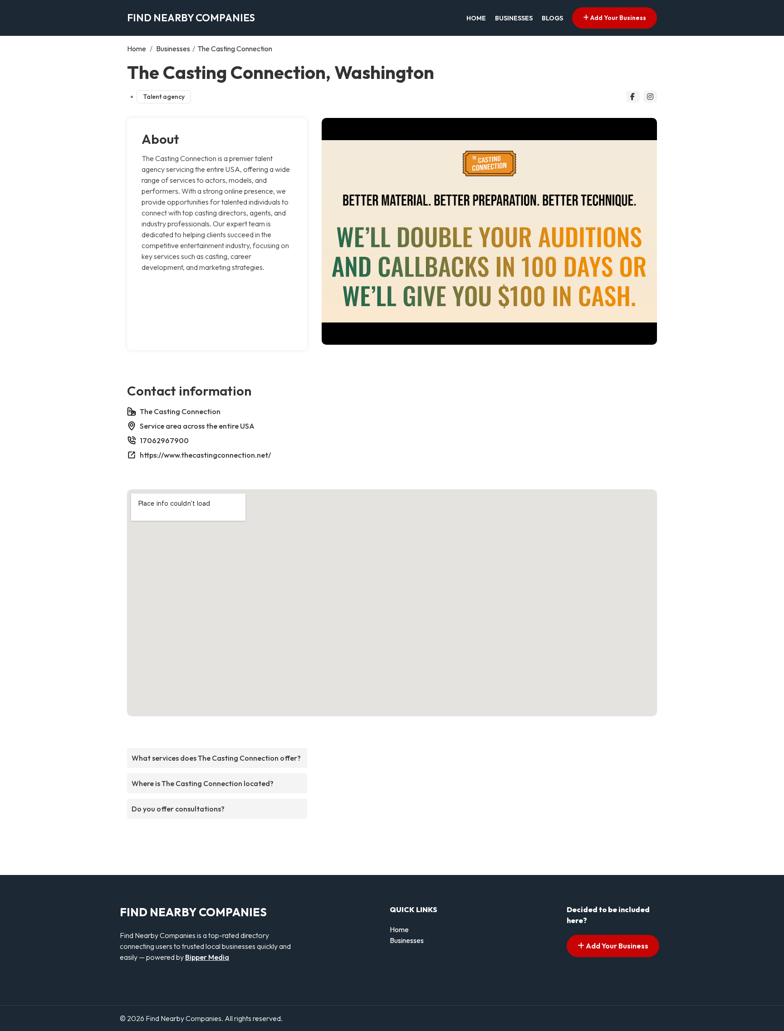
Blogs (552, 18)
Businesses (514, 18)
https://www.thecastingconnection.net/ (205, 454)
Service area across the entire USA (197, 425)
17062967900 (164, 440)
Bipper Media (207, 957)
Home (476, 18)
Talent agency (164, 97)
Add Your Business (617, 18)
